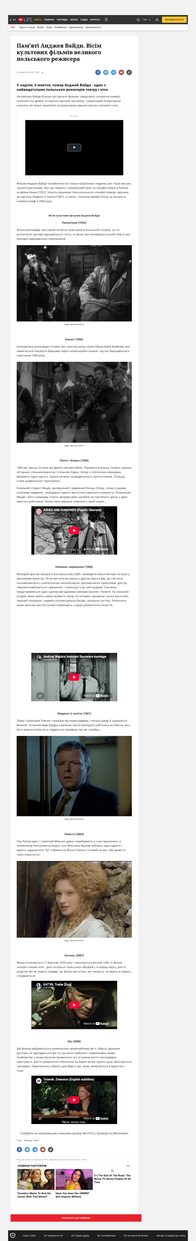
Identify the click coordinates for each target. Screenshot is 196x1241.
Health (40, 27)
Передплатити (174, 19)
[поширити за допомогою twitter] (105, 72)
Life (13, 27)
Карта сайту (29, 1235)
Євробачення (76, 27)
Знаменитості (93, 27)
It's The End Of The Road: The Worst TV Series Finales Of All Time (112, 1179)
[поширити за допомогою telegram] (113, 72)
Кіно (36, 1140)
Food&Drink (60, 27)
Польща (28, 1140)
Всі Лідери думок (80, 1235)
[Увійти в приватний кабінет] (157, 20)
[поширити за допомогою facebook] (98, 72)
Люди (49, 27)
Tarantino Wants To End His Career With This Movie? (34, 1195)
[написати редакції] (121, 72)
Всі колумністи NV (53, 1235)
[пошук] (138, 19)
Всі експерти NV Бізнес (136, 1235)
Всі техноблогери (106, 1235)
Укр (145, 19)
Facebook (102, 1133)
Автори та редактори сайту (171, 1235)
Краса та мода (27, 27)
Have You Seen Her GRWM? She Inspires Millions (72, 1195)
